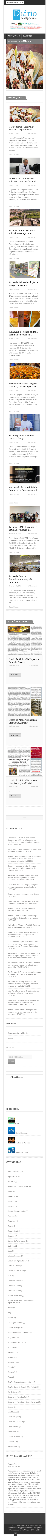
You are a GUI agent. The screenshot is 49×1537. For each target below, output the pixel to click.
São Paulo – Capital (15, 1422)
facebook (15, 1534)
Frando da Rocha (14, 1291)
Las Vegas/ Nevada (15, 1323)
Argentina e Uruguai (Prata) (18, 1186)
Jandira (10, 1318)
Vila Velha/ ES (13, 1447)
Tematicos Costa (21, 1153)
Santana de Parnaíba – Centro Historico (23, 1402)
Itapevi (10, 1308)
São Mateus (12, 1412)
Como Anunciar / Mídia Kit (18, 1033)
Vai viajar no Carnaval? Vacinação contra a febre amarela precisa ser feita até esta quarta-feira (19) (24, 965)
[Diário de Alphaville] (24, 19)
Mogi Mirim (12, 1337)
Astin (17, 1123)
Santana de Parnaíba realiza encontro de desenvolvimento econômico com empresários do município (23, 1002)
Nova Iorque (12, 1362)
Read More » (14, 155)
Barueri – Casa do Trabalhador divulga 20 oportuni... (21, 579)
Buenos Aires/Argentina (16, 1211)
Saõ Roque (12, 1432)
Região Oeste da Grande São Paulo (21, 1387)
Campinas (11, 1221)
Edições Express (18, 621)
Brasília (10, 1206)
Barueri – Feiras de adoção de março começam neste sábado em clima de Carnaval (22, 868)
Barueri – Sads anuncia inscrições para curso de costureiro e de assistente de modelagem (22, 1012)
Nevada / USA (13, 1352)
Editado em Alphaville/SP (17, 1261)
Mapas (10, 1038)
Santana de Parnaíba (19, 41)
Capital (10, 1226)
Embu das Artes (14, 1266)
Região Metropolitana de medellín (20, 1382)
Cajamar (11, 1216)
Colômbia (11, 1246)
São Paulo (12, 1417)
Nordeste (11, 1357)
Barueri (27, 36)
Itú (9, 1313)
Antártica (11, 1181)
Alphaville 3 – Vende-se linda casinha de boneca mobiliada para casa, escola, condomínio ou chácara (23, 877)
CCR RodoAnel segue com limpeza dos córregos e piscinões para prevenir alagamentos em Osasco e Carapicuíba (23, 944)
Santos (10, 1407)
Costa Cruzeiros (21, 1133)
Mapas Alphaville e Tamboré (18, 1333)
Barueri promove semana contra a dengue (23, 894)
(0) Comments (32, 133)
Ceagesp (11, 1236)
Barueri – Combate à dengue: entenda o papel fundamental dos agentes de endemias (23, 934)
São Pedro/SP (13, 1427)
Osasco (11, 1372)
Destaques (15, 97)
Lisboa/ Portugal (14, 1328)
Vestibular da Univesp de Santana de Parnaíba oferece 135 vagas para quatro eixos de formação (23, 984)
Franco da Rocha (14, 1286)
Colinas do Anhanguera (16, 1241)
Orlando (11, 1367)
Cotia (10, 1251)
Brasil (10, 1201)
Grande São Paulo (15, 1296)
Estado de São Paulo (16, 1271)
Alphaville (14, 36)
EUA (9, 1276)
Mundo (10, 1347)
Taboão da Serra (14, 1437)
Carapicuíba (12, 1231)
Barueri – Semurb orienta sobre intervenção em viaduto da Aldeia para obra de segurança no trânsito (24, 859)
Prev (35, 86)
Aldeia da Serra (13, 1172)
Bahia (10, 1191)
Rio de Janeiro (13, 1392)
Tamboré (11, 1442)
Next (40, 86)
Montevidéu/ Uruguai (15, 1342)
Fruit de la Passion (22, 1143)
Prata (10, 1377)
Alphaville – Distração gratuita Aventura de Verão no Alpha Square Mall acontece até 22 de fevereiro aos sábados (24, 955)
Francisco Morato (14, 1281)
